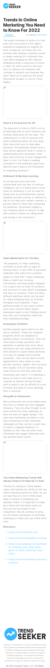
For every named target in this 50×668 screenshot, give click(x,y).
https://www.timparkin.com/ (23, 532)
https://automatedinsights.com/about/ (29, 538)
